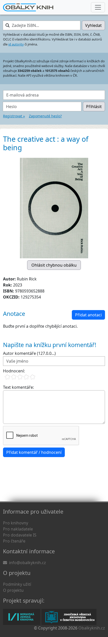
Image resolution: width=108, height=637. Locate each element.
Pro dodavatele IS (19, 535)
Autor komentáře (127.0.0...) (29, 353)
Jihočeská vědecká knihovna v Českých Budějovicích (68, 617)
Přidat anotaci (88, 315)
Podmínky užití (17, 584)
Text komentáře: (18, 387)
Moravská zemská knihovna (21, 617)
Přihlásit (94, 106)
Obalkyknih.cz (91, 628)
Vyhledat (93, 25)
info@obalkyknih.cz (27, 562)
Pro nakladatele (18, 529)
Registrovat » (14, 116)
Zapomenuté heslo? (45, 116)
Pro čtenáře (14, 541)
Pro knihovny (15, 523)
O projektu (13, 590)
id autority (16, 44)
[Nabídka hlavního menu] (98, 7)
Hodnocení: (14, 371)
